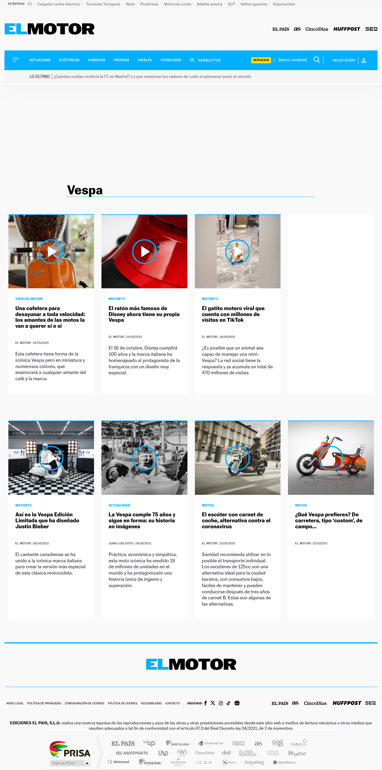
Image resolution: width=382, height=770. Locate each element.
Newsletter (209, 60)
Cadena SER (237, 744)
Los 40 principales (151, 744)
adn (275, 744)
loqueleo (254, 762)
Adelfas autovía (210, 4)
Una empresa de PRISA (69, 748)
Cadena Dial (226, 753)
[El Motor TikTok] (228, 703)
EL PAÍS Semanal (248, 753)
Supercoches (284, 4)
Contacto (172, 703)
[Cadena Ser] (372, 29)
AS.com (255, 744)
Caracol (297, 744)
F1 (30, 4)
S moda (228, 762)
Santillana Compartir (211, 744)
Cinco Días (203, 753)
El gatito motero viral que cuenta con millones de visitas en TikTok (233, 314)
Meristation (283, 762)
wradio (181, 753)
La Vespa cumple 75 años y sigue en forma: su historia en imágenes (142, 521)
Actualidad (40, 60)
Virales (145, 60)
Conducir (96, 60)
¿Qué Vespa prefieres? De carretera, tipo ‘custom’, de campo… (328, 521)
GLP (232, 4)
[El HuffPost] (347, 29)
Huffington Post (130, 753)
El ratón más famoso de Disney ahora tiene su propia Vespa (144, 314)
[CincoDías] (317, 29)
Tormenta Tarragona (103, 4)
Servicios (261, 60)
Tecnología (171, 60)
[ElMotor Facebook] (205, 704)
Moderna (148, 762)
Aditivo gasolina (254, 4)
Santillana (179, 744)
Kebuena (292, 753)
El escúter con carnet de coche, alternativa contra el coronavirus (236, 521)
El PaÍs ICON (203, 762)
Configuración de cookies (84, 703)
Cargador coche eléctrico (59, 4)
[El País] (280, 29)
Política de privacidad (44, 703)
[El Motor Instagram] (221, 703)
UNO (164, 753)
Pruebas (122, 60)
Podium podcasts (178, 762)
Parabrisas (150, 4)
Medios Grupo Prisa (69, 763)
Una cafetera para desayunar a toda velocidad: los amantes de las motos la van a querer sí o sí (50, 317)
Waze (131, 4)
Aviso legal (15, 703)
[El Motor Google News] (237, 704)
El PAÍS (122, 744)
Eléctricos (69, 60)
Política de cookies (123, 703)
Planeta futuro (270, 753)
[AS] (297, 29)
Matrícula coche (178, 4)
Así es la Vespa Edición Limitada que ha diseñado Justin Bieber (47, 521)
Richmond (119, 762)
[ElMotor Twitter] (212, 703)
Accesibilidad (151, 703)
